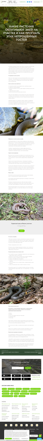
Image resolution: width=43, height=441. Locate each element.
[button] (37, 2)
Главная (3, 4)
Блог (12, 2)
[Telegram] (27, 2)
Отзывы (9, 2)
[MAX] (31, 2)
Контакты (15, 2)
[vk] (29, 2)
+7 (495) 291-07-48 (22, 1)
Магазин (10, 1)
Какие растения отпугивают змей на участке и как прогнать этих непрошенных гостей (20, 4)
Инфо (14, 1)
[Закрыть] (41, 440)
